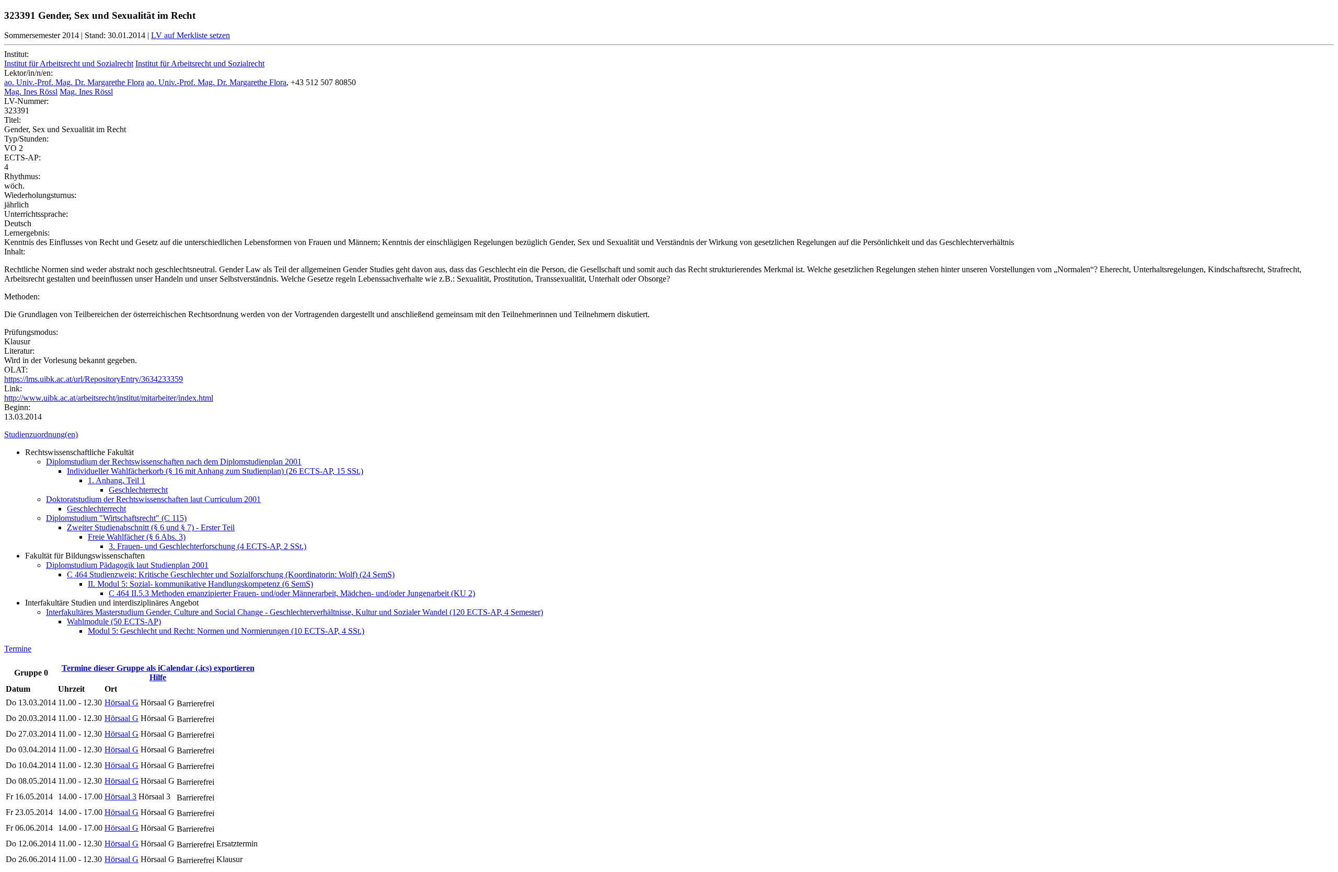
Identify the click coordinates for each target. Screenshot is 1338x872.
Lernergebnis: (27, 232)
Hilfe (157, 677)
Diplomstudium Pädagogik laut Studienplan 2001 (127, 565)
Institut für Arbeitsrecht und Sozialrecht (68, 63)
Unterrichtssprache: (36, 214)
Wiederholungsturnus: (40, 195)
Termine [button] (17, 648)
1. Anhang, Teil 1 (116, 480)
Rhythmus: (22, 176)
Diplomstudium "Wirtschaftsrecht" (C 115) (116, 518)
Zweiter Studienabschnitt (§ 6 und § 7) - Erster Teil (151, 527)
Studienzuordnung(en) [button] (41, 434)
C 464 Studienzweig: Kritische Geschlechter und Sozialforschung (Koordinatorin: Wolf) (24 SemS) (231, 574)
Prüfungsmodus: (31, 332)
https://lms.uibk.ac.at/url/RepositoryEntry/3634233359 (93, 379)
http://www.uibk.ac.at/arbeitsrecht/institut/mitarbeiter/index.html (108, 397)
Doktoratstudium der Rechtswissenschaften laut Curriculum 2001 (153, 499)
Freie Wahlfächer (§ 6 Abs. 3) (137, 536)
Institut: (16, 54)
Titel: (12, 119)
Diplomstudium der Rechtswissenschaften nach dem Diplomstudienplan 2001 (174, 461)
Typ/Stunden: (26, 138)
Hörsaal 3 (120, 796)
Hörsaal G (122, 702)
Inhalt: (14, 251)
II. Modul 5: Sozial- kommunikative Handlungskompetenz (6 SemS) (200, 583)
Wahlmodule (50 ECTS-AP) (114, 621)
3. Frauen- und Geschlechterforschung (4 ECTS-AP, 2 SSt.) (207, 546)
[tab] (669, 434)
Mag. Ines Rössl (30, 91)
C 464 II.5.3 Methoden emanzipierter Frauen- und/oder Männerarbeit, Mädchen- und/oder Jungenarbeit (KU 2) (292, 593)
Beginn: (17, 407)
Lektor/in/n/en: (28, 72)
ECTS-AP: (22, 157)
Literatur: (19, 350)
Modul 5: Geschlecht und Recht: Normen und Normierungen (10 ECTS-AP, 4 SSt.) (226, 630)
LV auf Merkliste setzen (190, 35)
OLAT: (16, 369)
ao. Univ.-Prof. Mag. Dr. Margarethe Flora (74, 82)
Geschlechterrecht (138, 489)
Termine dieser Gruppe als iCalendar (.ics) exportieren (158, 668)
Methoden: (22, 296)
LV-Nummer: (26, 101)
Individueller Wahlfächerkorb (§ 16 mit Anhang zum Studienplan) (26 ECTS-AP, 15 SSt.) (215, 471)
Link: (13, 388)
